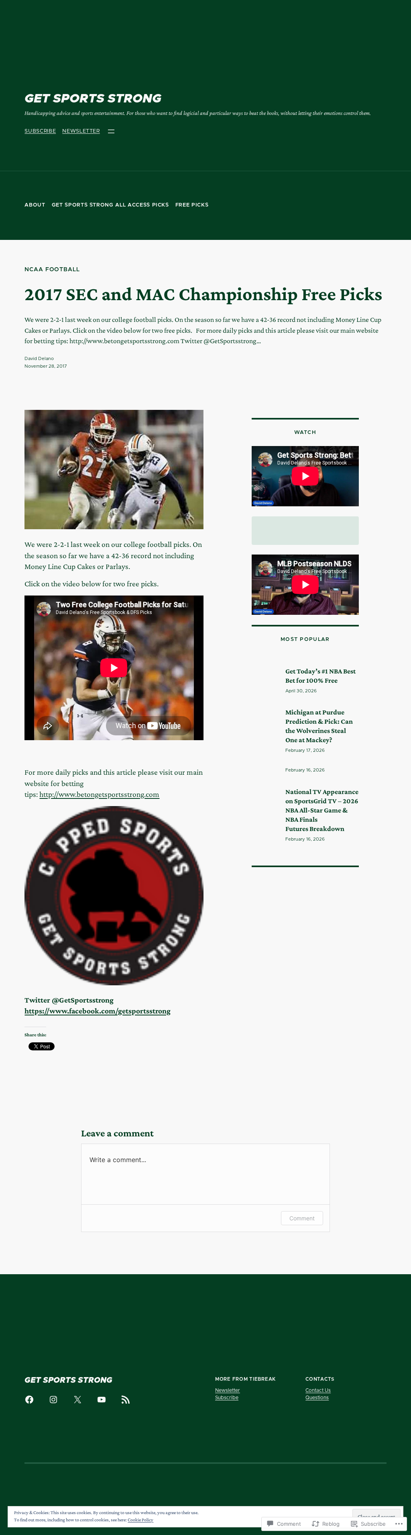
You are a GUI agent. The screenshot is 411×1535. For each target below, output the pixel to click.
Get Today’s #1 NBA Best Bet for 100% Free (320, 675)
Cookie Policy (140, 1520)
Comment (302, 1218)
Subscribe (40, 131)
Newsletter (81, 131)
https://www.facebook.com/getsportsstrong (97, 1011)
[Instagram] (53, 1399)
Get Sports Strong (92, 98)
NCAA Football (51, 269)
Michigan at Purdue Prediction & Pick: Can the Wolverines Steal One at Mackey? (319, 726)
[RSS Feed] (125, 1399)
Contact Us (318, 1390)
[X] (77, 1399)
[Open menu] (111, 131)
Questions (317, 1397)
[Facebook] (29, 1399)
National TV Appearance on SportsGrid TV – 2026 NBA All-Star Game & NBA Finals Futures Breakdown (321, 810)
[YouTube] (101, 1399)
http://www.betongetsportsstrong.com (99, 794)
